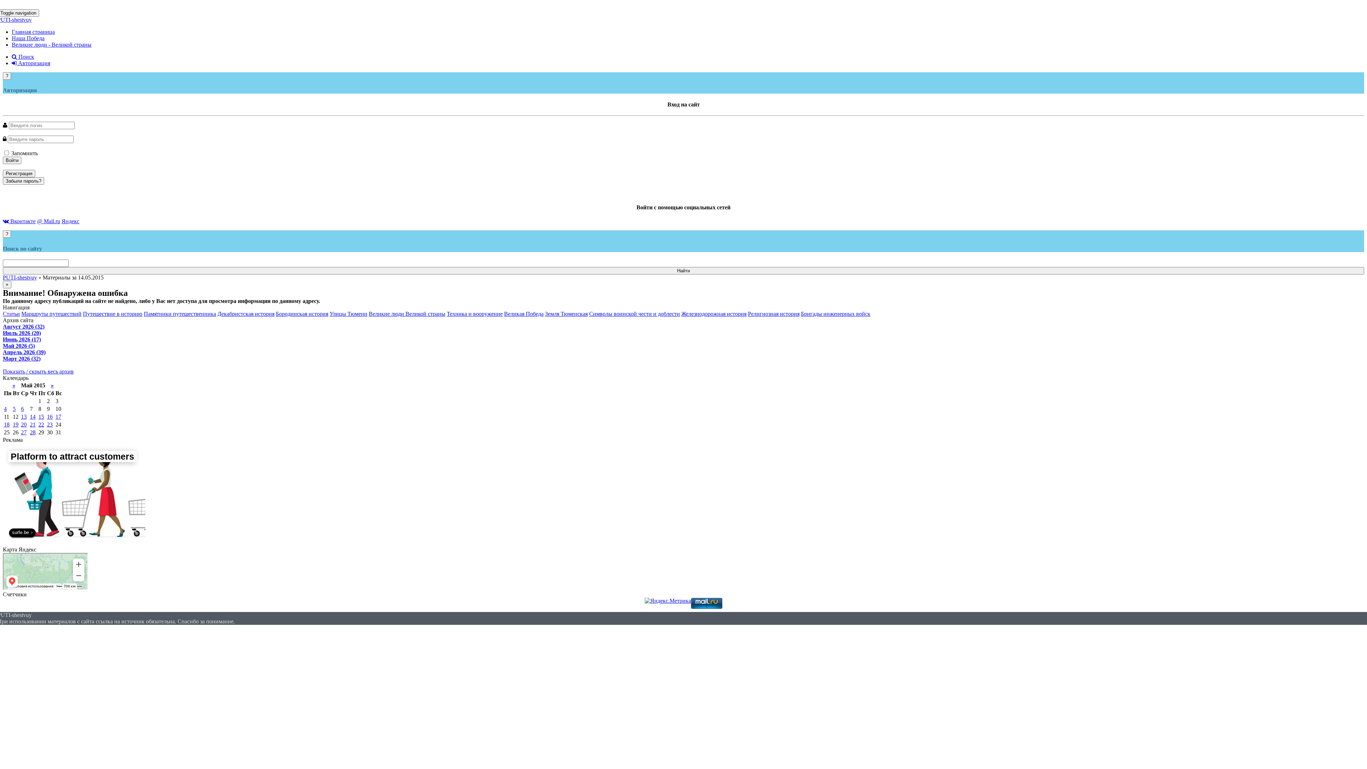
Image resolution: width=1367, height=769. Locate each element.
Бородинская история (302, 314)
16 (50, 417)
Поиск (25, 57)
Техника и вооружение (475, 314)
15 (41, 417)
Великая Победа (524, 314)
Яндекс (70, 221)
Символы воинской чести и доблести (634, 314)
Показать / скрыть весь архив (38, 371)
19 (16, 425)
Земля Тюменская (566, 314)
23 (50, 425)
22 (41, 425)
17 (58, 417)
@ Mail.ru (48, 221)
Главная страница (33, 32)
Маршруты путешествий (51, 314)
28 (33, 432)
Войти (12, 160)
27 (24, 432)
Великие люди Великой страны (407, 314)
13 (24, 417)
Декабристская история (246, 314)
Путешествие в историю (112, 314)
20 (24, 425)
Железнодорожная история (714, 314)
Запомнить (24, 153)
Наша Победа (28, 38)
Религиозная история (774, 314)
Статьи (11, 314)
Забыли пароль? (23, 181)
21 (33, 425)
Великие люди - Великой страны (51, 45)
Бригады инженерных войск (835, 314)
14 (33, 417)
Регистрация (19, 173)
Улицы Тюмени (348, 314)
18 (7, 425)
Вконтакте (22, 221)
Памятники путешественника (180, 314)
